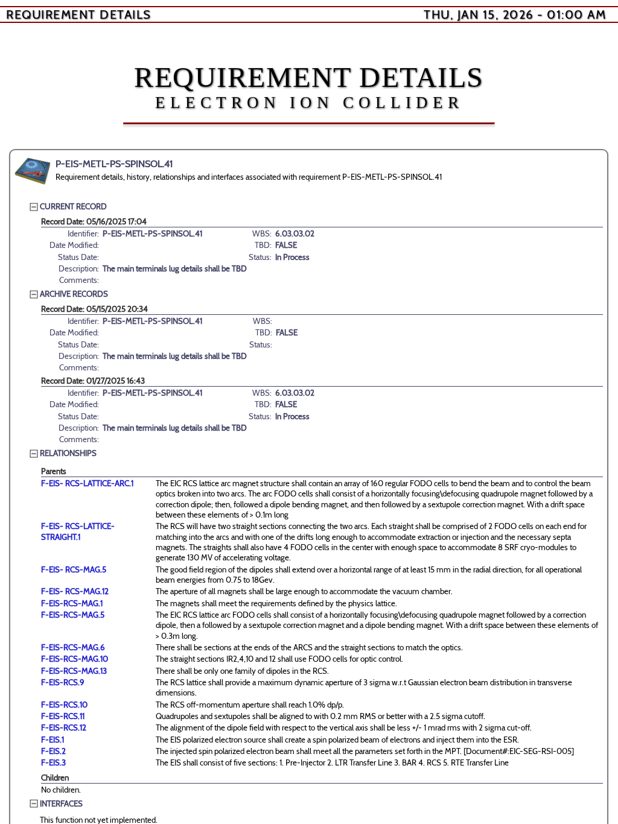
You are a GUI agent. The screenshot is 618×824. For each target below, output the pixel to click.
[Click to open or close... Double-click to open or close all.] (32, 171)
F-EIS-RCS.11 (62, 716)
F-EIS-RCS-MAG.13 (74, 671)
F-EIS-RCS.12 (63, 727)
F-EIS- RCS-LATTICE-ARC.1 (87, 483)
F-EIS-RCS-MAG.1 (72, 603)
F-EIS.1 (52, 739)
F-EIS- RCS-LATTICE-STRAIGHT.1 (78, 531)
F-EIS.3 (53, 762)
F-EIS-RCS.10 (64, 704)
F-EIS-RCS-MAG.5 (72, 615)
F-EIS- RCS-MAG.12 (75, 591)
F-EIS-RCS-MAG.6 (73, 647)
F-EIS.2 (53, 751)
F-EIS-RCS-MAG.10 (74, 659)
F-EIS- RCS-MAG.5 (73, 569)
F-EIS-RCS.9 (62, 682)
